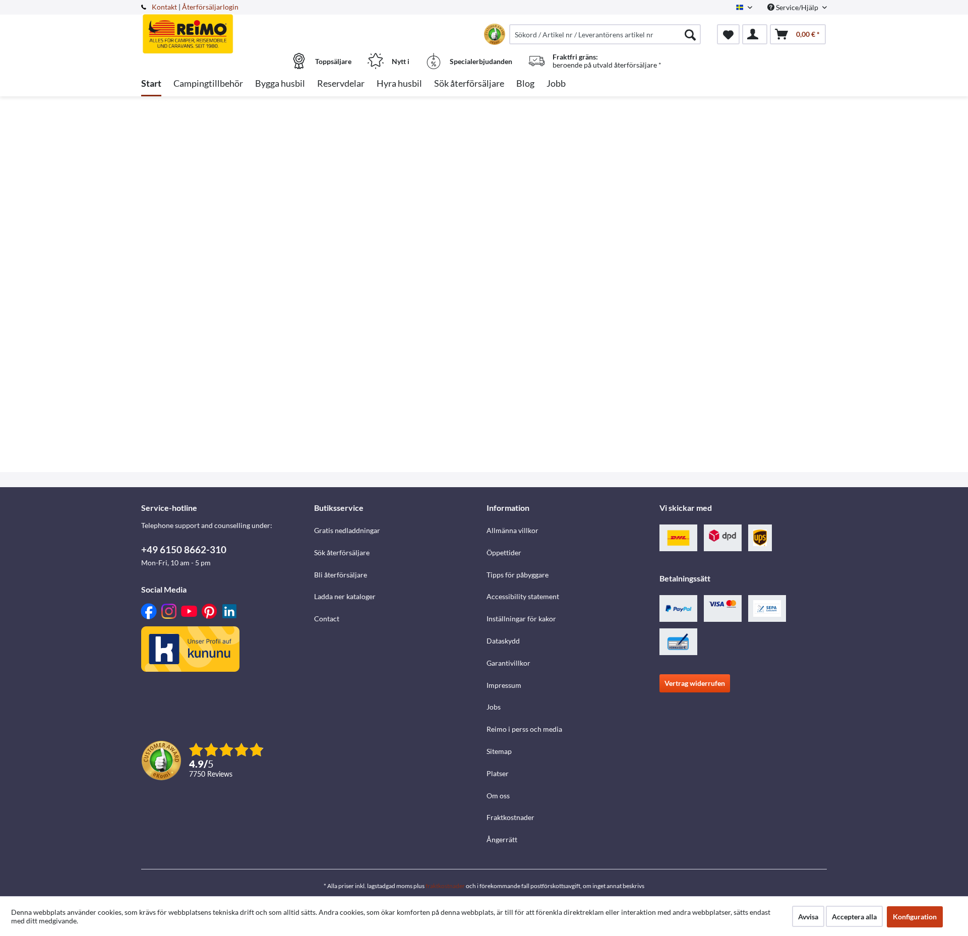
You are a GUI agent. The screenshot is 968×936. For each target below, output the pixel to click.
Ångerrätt (502, 839)
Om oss (498, 795)
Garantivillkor (508, 663)
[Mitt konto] (754, 34)
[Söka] (690, 34)
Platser (498, 773)
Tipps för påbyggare (518, 574)
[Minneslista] (728, 34)
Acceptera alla (854, 916)
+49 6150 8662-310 (183, 549)
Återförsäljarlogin (210, 7)
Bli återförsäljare (340, 574)
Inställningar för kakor (521, 618)
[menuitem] (605, 34)
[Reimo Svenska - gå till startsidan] (226, 29)
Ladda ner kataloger (345, 596)
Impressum (504, 685)
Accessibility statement (523, 596)
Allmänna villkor (512, 530)
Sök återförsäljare (342, 552)
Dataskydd (503, 640)
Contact (326, 618)
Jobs (494, 707)
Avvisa (808, 916)
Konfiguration (915, 916)
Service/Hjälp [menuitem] (797, 7)
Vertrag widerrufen (694, 683)
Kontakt (164, 7)
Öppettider (504, 552)
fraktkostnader (445, 886)
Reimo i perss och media (524, 729)
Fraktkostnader (510, 817)
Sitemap (499, 751)
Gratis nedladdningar (347, 530)
